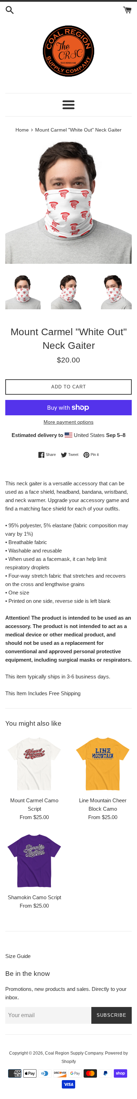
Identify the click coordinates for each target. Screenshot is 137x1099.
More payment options (68, 422)
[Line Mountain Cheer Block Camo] (103, 764)
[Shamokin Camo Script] (34, 861)
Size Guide (18, 956)
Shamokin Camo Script (34, 897)
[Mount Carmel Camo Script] (34, 764)
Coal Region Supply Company (74, 1053)
